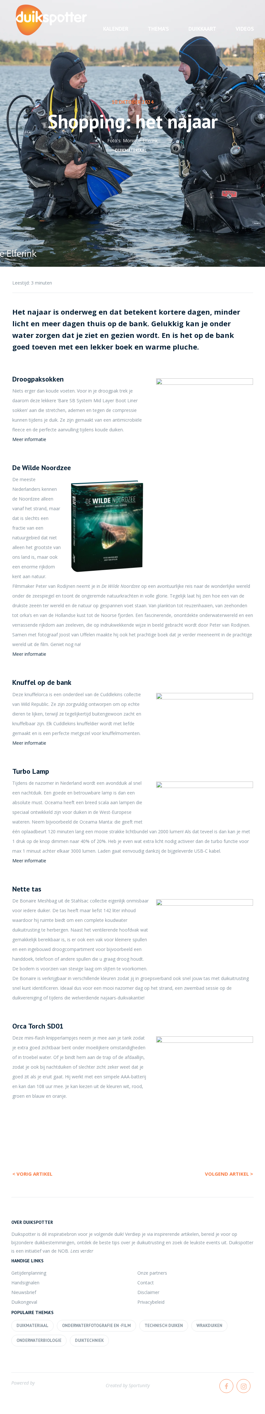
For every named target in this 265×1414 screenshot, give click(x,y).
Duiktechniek (89, 1340)
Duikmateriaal (131, 150)
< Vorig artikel (32, 1174)
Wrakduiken (209, 1325)
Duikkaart (202, 28)
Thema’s (158, 28)
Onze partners (152, 1273)
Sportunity (139, 1385)
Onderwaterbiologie (38, 1340)
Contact (145, 1282)
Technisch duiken (163, 1325)
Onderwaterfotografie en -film (96, 1325)
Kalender (115, 28)
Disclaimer (148, 1292)
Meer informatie (29, 439)
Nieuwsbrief (23, 1292)
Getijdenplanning (28, 1273)
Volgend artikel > (229, 1174)
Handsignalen (25, 1282)
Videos (245, 28)
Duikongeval (24, 1302)
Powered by (23, 1383)
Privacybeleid (150, 1302)
